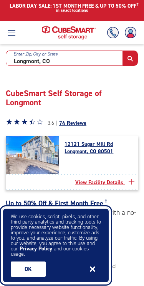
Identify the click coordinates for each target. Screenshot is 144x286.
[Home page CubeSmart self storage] (69, 27)
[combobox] (64, 58)
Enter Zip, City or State (35, 54)
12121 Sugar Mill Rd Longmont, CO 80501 (89, 148)
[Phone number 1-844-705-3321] (114, 33)
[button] (130, 58)
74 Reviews (72, 123)
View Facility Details (100, 182)
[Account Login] (129, 33)
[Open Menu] (11, 32)
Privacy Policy (36, 248)
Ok (28, 269)
